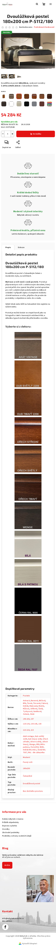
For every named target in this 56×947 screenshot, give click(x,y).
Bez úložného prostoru (33, 791)
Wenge (32, 744)
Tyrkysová (27, 711)
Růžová (26, 708)
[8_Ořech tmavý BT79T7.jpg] (28, 487)
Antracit (26, 700)
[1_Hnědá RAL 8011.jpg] (28, 629)
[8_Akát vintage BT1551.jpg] (28, 345)
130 (39, 724)
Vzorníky (6, 829)
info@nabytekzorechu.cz (13, 918)
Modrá (41, 706)
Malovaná (33, 706)
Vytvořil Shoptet (29, 943)
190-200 (26, 719)
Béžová (42, 700)
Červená (37, 703)
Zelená (26, 714)
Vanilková (37, 711)
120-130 (26, 724)
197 (32, 719)
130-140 (34, 724)
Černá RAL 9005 (37, 747)
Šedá (40, 708)
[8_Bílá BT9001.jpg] (28, 544)
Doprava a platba (9, 825)
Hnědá (25, 706)
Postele (26, 695)
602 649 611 (7, 921)
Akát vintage (28, 736)
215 (32, 730)
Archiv (7, 865)
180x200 (26, 768)
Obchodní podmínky (10, 832)
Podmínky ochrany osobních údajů (16, 836)
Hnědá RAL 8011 (30, 749)
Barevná (34, 700)
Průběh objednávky (10, 822)
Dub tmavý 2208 (35, 739)
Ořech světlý (35, 741)
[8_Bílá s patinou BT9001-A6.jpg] (28, 572)
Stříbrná (33, 708)
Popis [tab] (8, 247)
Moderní (26, 757)
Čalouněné (27, 776)
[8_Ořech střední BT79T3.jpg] (28, 430)
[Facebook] (5, 927)
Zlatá (32, 714)
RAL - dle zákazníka (36, 752)
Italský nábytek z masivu (12, 819)
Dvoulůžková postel (31, 783)
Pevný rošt (27, 762)
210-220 (26, 730)
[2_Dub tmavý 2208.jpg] (28, 402)
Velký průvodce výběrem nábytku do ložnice (22, 855)
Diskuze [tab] (21, 247)
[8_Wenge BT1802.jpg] (28, 515)
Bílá (24, 703)
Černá (29, 703)
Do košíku (37, 134)
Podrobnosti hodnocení (44, 27)
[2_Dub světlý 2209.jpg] (28, 373)
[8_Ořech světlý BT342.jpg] (28, 458)
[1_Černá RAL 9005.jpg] (28, 600)
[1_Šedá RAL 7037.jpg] (28, 657)
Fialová (44, 703)
